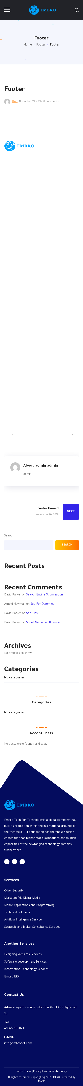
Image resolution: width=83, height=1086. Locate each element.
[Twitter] (6, 202)
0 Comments (51, 101)
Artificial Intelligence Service (23, 261)
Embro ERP (12, 318)
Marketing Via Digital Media (22, 239)
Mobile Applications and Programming (29, 246)
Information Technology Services (26, 310)
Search (8, 536)
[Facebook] (14, 202)
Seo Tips (32, 613)
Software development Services (25, 303)
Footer (41, 45)
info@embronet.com (18, 384)
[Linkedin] (22, 202)
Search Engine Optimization (44, 595)
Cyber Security (14, 232)
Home (28, 45)
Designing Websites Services (23, 295)
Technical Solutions (17, 253)
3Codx (41, 422)
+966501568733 (14, 369)
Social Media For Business (43, 622)
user (15, 101)
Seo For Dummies (42, 604)
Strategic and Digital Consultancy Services (32, 268)
